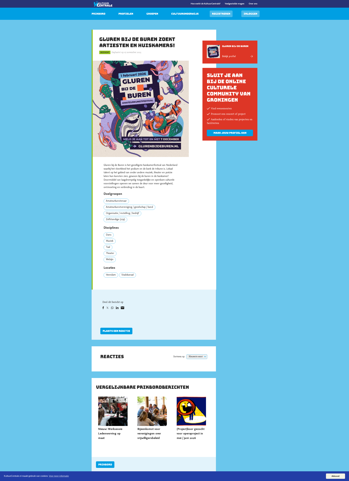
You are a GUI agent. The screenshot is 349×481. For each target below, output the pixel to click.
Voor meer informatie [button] (59, 476)
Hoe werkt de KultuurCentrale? (205, 4)
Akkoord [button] (335, 476)
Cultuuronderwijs (185, 13)
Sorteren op (179, 357)
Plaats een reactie (116, 331)
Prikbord (98, 13)
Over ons (253, 4)
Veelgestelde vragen (234, 4)
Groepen (152, 13)
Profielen (125, 13)
